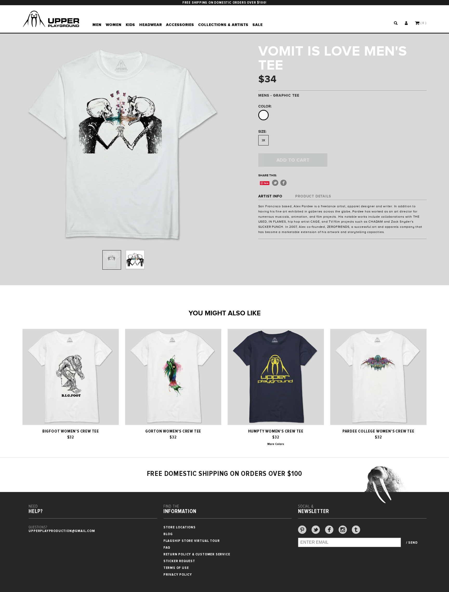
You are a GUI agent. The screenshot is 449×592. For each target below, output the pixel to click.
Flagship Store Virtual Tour (191, 540)
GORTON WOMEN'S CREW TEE (173, 431)
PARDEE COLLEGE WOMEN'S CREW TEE (378, 431)
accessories (180, 25)
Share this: (267, 175)
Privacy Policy (177, 574)
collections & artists (223, 25)
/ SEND (412, 542)
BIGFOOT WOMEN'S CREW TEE (70, 431)
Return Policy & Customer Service (196, 554)
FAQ (166, 547)
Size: (262, 131)
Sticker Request (179, 561)
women (114, 25)
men (97, 25)
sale (258, 25)
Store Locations (179, 527)
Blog (168, 534)
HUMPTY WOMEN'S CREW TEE (275, 431)
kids (130, 25)
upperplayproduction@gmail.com (62, 531)
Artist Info (270, 196)
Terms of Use (176, 568)
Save (266, 183)
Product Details (313, 196)
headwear (150, 25)
